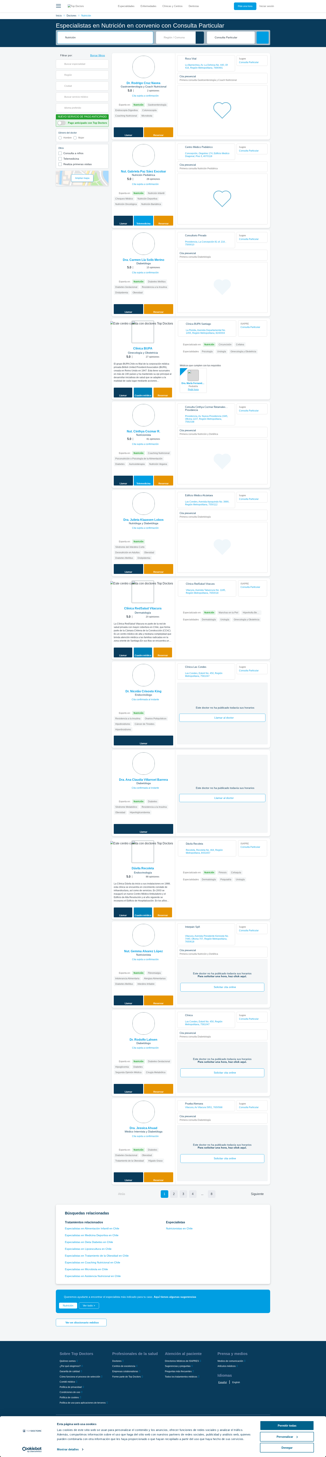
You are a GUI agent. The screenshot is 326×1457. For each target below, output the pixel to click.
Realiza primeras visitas (77, 164)
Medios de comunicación (230, 1361)
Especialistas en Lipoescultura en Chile (88, 1248)
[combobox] (108, 38)
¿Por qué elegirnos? (70, 1366)
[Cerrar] (263, 1297)
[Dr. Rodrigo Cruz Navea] (143, 67)
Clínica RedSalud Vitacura (142, 608)
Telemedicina (71, 158)
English (236, 1382)
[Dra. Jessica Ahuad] (143, 1112)
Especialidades (126, 6)
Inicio (59, 15)
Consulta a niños (73, 153)
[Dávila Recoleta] (142, 851)
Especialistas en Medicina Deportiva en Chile (91, 1235)
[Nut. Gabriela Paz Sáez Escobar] (143, 155)
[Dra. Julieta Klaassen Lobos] (143, 503)
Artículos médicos (227, 1366)
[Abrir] (106, 64)
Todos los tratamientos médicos (181, 1376)
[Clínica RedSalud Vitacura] (142, 591)
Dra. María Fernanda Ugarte (193, 383)
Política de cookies (69, 1397)
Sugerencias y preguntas (178, 1366)
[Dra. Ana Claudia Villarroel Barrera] (143, 763)
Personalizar (285, 1436)
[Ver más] (171, 61)
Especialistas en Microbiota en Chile (86, 1269)
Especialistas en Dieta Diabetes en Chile (89, 1242)
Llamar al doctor (224, 717)
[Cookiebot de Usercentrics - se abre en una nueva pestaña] (31, 1449)
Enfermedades (148, 6)
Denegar (287, 1447)
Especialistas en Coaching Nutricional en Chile (92, 1262)
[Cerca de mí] (200, 38)
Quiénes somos (68, 1361)
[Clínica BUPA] (142, 332)
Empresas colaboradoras (125, 1371)
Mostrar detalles (68, 1449)
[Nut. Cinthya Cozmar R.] (143, 415)
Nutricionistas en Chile (179, 1228)
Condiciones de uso (70, 1392)
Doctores (71, 15)
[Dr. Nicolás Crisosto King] (143, 675)
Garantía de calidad (70, 1371)
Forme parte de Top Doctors (126, 1376)
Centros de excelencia (123, 1366)
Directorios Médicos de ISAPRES (182, 1361)
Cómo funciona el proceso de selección (80, 1376)
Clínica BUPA (142, 348)
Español (222, 1382)
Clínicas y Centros (172, 6)
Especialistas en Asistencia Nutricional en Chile (93, 1276)
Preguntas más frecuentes (178, 1371)
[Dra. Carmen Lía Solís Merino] (143, 243)
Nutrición (86, 15)
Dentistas (194, 6)
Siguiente (257, 1194)
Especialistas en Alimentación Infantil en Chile (92, 1228)
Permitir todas (287, 1425)
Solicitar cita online (225, 987)
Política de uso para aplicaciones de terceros (83, 1402)
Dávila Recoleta (143, 868)
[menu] (58, 6)
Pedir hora (193, 389)
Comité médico (67, 1381)
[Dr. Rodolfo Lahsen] (143, 1023)
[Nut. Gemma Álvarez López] (143, 935)
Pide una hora (245, 6)
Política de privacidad (71, 1387)
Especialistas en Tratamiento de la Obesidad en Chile (97, 1255)
